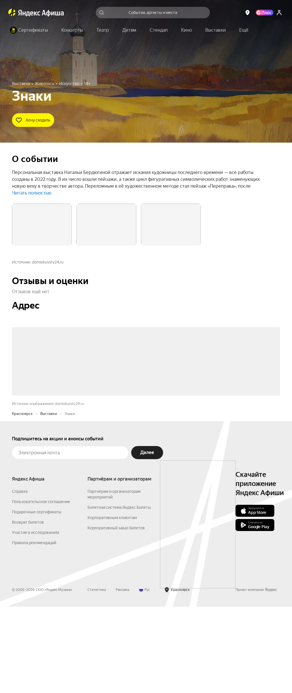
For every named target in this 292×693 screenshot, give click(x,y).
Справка (19, 578)
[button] (244, 30)
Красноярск (22, 500)
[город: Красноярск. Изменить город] (247, 12)
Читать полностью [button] (31, 193)
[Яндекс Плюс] (264, 12)
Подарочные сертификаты (36, 598)
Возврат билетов (28, 608)
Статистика (97, 676)
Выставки (48, 500)
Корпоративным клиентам (112, 604)
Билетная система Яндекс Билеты (119, 593)
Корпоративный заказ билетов (116, 614)
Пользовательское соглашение (41, 588)
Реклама (122, 676)
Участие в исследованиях (35, 619)
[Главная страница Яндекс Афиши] (12, 12)
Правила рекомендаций (34, 629)
